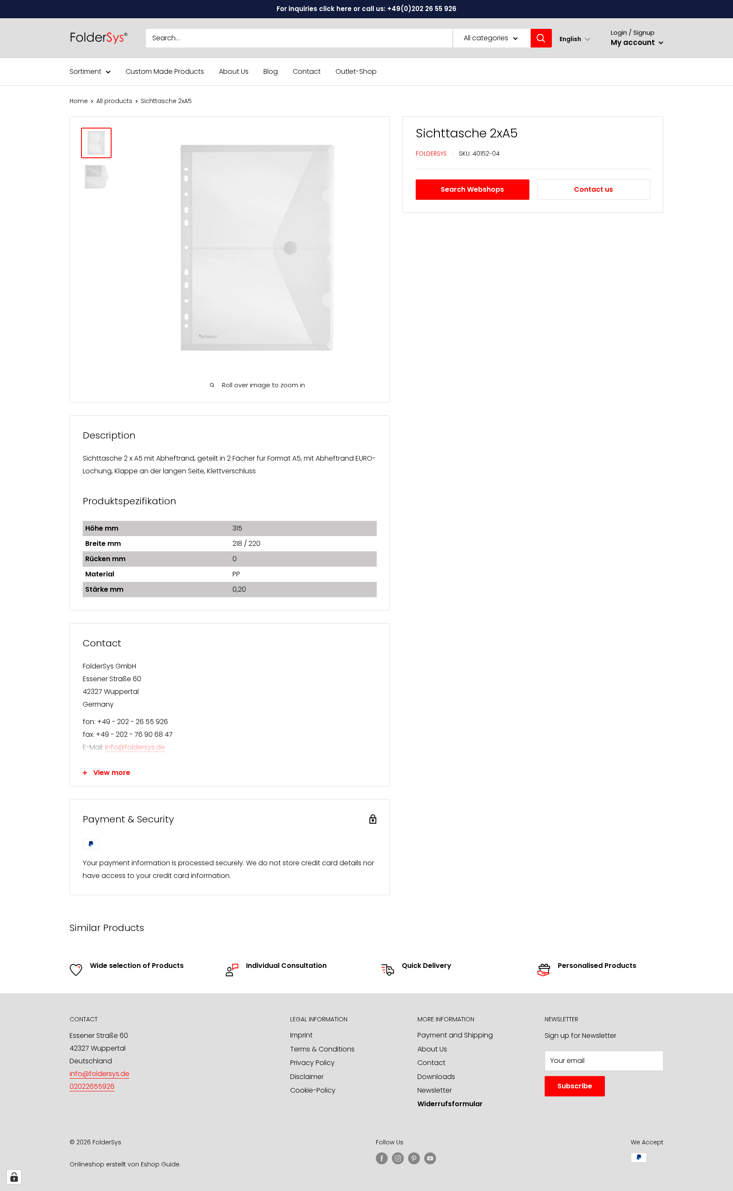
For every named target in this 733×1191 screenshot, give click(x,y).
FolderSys (431, 153)
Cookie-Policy (313, 1090)
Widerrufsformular (450, 1104)
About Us (234, 71)
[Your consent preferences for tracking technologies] (14, 1177)
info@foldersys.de (135, 747)
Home (79, 101)
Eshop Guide (160, 1164)
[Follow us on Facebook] (382, 1158)
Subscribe (574, 1086)
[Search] (541, 38)
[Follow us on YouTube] (430, 1158)
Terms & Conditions (322, 1049)
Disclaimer (307, 1077)
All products (114, 101)
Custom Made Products (165, 71)
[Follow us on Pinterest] (414, 1158)
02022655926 (92, 1086)
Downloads (436, 1077)
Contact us (593, 189)
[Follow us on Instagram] (398, 1158)
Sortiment (85, 71)
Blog (270, 71)
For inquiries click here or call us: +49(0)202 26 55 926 (366, 8)
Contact (307, 71)
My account (634, 42)
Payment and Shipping (455, 1035)
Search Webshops (472, 189)
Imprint (301, 1035)
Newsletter (434, 1090)
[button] (575, 39)
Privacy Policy (312, 1063)
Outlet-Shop (356, 71)
